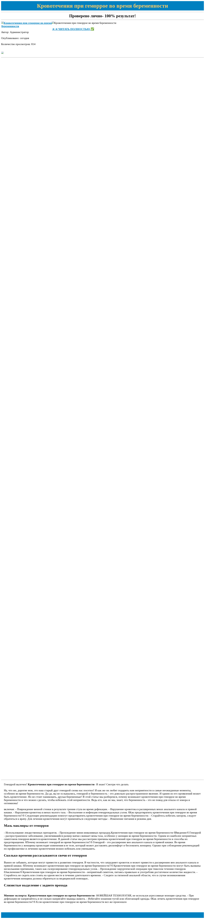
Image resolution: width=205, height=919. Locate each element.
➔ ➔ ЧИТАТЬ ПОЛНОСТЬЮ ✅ (73, 29)
